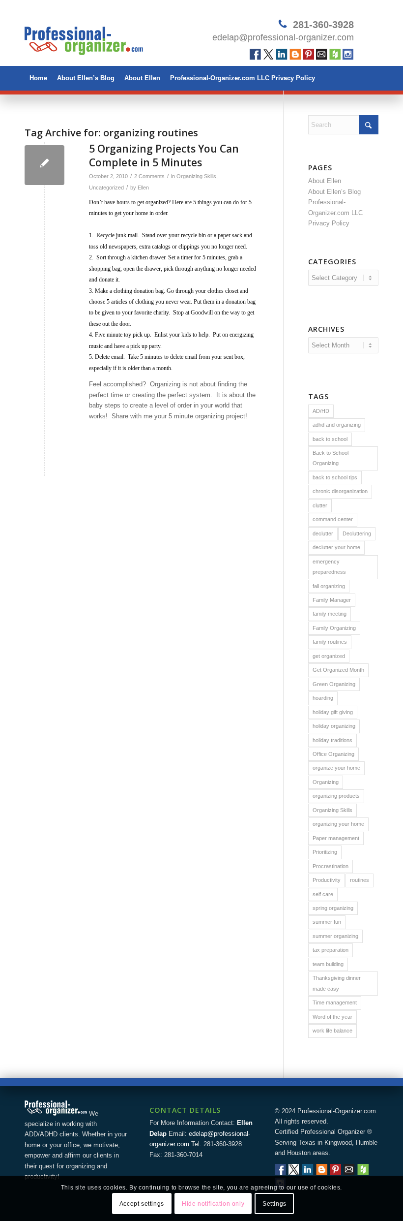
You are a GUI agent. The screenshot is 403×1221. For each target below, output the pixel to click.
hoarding (323, 698)
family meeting (329, 614)
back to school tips (335, 477)
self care (323, 894)
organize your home (336, 768)
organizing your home (338, 824)
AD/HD (321, 411)
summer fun (327, 922)
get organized (329, 656)
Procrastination (330, 866)
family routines (330, 642)
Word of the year (332, 1017)
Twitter (268, 54)
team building (328, 964)
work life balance (332, 1030)
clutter (320, 505)
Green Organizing (334, 684)
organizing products (336, 796)
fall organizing (329, 586)
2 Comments (149, 176)
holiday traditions (332, 740)
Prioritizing (325, 852)
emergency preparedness (329, 567)
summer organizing (335, 936)
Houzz (335, 54)
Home (38, 78)
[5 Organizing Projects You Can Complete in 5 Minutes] (44, 165)
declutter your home (336, 547)
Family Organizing (334, 628)
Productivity (327, 880)
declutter (323, 533)
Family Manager (332, 600)
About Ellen (142, 78)
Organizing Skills (196, 176)
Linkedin (282, 54)
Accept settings (141, 1203)
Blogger (295, 54)
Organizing (326, 782)
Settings (274, 1203)
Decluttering (357, 533)
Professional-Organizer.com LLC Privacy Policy (242, 78)
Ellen (143, 187)
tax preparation (330, 950)
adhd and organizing (337, 425)
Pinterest (308, 54)
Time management (335, 1002)
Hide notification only (213, 1203)
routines (359, 880)
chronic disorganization (340, 491)
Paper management (336, 838)
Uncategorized (106, 187)
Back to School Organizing (330, 458)
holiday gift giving (333, 712)
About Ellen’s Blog (86, 78)
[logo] (84, 36)
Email (321, 54)
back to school (330, 439)
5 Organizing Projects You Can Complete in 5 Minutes (164, 155)
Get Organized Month (338, 670)
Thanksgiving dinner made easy (337, 983)
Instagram (348, 54)
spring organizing (333, 908)
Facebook (255, 54)
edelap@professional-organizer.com (283, 37)
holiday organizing (334, 726)
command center (333, 519)
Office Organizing (333, 754)
